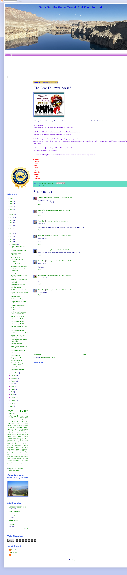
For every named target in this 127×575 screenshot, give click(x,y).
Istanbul (9, 440)
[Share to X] (61, 183)
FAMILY (24, 411)
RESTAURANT (12, 416)
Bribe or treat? (15, 353)
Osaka (14, 452)
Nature (17, 462)
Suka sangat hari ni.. (16, 360)
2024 (11, 204)
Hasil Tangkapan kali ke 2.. (18, 290)
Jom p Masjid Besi (16, 264)
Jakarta (18, 449)
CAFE (26, 427)
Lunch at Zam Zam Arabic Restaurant (18, 269)
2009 (11, 403)
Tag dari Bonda (15, 367)
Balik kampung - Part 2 (17, 324)
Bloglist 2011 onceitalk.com (18, 250)
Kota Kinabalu (23, 443)
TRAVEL (11, 414)
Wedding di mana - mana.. (18, 273)
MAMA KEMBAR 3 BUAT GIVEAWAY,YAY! (18, 336)
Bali (13, 431)
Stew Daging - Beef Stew (18, 350)
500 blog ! (14, 282)
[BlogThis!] (59, 183)
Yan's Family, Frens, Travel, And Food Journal (70, 8)
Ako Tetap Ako (13, 520)
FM (22, 440)
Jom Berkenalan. (15, 296)
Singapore (25, 458)
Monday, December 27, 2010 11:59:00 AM (57, 210)
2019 (11, 217)
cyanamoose (41, 250)
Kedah (22, 451)
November (14, 373)
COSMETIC (10, 443)
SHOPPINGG (23, 418)
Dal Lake (17, 451)
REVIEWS (18, 429)
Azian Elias (41, 221)
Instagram (25, 447)
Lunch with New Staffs (17, 369)
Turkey (9, 433)
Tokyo (22, 463)
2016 (11, 225)
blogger (45, 185)
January (13, 400)
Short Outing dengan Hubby (19, 279)
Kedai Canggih (17, 425)
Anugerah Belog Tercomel (18, 305)
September (14, 378)
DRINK (17, 447)
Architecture (10, 451)
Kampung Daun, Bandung (18, 358)
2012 (11, 236)
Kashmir (17, 420)
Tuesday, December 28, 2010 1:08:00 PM (59, 290)
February (14, 397)
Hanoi (14, 438)
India (26, 422)
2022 (11, 209)
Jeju (16, 443)
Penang (26, 440)
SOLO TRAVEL (19, 431)
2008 (11, 406)
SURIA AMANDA (14, 511)
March (13, 394)
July (12, 384)
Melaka (9, 452)
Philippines (9, 463)
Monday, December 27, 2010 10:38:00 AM (59, 197)
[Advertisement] (21, 93)
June (12, 386)
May (12, 389)
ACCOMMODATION (15, 422)
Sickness (9, 438)
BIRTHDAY (10, 429)
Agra (18, 452)
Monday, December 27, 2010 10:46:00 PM (59, 261)
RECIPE (10, 420)
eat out (24, 416)
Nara (14, 462)
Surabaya (25, 442)
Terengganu (18, 445)
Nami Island (14, 456)
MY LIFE (24, 420)
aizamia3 (12, 516)
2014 (11, 231)
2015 (11, 228)
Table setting (11, 442)
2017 (11, 223)
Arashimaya (16, 460)
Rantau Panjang (16, 458)
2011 (10, 239)
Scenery (19, 463)
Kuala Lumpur (11, 436)
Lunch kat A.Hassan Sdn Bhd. (19, 333)
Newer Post (37, 354)
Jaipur (14, 454)
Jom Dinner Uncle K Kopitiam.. (16, 253)
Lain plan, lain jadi (16, 287)
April (12, 392)
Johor (13, 440)
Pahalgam (25, 449)
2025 (11, 201)
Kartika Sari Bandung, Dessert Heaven (17, 363)
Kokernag (9, 462)
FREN (26, 414)
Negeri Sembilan (21, 456)
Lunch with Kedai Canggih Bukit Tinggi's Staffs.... (18, 312)
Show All (26, 528)
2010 (11, 242)
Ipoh (11, 454)
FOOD (10, 411)
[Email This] (57, 183)
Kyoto (26, 451)
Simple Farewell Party (17, 299)
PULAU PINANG (24, 462)
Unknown (13, 555)
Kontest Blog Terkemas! (17, 316)
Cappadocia (10, 449)
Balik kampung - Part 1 (17, 330)
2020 (11, 214)
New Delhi (18, 440)
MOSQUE (10, 445)
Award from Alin (15, 257)
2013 (11, 233)
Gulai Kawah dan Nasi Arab (19, 266)
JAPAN (14, 434)
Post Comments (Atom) (48, 357)
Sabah (9, 434)
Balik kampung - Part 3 (17, 321)
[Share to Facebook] (63, 183)
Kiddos (9, 425)
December (14, 244)
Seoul (19, 442)
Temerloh (9, 460)
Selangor (19, 427)
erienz (102, 121)
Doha (22, 460)
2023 (11, 206)
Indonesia (10, 424)
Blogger (74, 560)
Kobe (21, 452)
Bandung (25, 424)
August (13, 381)
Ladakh (19, 438)
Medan (22, 454)
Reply (39, 204)
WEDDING (10, 427)
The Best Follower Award (18, 284)
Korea (26, 431)
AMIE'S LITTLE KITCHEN (17, 507)
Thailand (25, 433)
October (13, 375)
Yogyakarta (24, 438)
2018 (11, 220)
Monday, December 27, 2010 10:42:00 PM (58, 250)
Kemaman (18, 454)
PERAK (18, 434)
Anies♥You (12, 524)
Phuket (19, 436)
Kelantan (25, 436)
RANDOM (11, 418)
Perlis (26, 456)
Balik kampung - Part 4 (17, 319)
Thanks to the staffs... (17, 343)
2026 (11, 198)
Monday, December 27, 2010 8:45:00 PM (59, 221)
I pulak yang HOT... (16, 355)
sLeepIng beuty (42, 197)
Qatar (8, 458)
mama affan (41, 210)
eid (18, 424)
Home (8, 54)
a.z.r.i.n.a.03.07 (42, 275)
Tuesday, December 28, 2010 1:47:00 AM (59, 275)
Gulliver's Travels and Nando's (17, 260)
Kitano (26, 460)
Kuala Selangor (17, 433)
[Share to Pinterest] (64, 183)
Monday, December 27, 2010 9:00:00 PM (59, 235)
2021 (11, 212)
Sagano (14, 463)
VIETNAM (24, 434)
